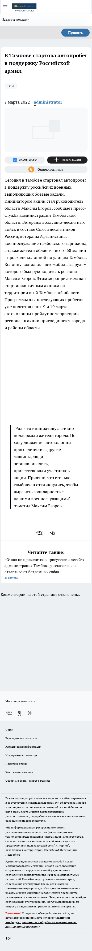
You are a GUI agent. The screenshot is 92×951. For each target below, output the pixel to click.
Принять (75, 32)
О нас (9, 729)
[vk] (39, 533)
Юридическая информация (23, 746)
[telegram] (54, 533)
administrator (48, 102)
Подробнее (12, 854)
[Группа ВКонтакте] (24, 160)
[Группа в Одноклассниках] (46, 169)
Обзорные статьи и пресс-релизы (27, 780)
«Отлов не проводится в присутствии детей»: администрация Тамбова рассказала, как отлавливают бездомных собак (44, 568)
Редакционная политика (21, 738)
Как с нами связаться (19, 772)
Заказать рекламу (15, 19)
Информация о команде (21, 755)
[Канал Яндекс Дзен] (67, 160)
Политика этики (16, 763)
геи (10, 85)
